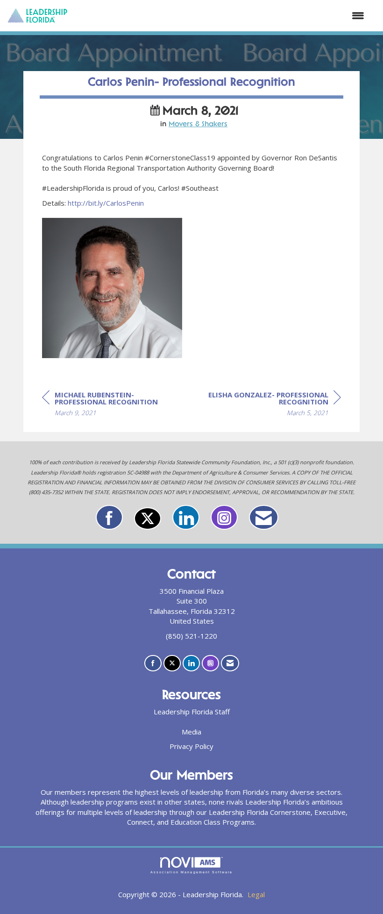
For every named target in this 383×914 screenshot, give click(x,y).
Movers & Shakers (198, 124)
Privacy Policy (191, 746)
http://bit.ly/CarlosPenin (106, 203)
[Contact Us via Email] (263, 517)
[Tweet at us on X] (147, 518)
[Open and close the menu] (220, 15)
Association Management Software (191, 872)
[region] (271, 405)
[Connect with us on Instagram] (224, 517)
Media (191, 731)
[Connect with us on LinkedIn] (185, 517)
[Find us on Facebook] (109, 517)
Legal (256, 894)
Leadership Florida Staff (192, 711)
